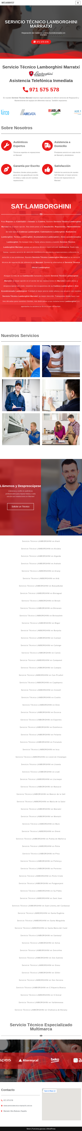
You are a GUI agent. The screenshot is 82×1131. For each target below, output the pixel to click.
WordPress (51, 1129)
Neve (29, 1129)
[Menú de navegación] (77, 3)
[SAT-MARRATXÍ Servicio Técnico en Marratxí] (8, 2)
